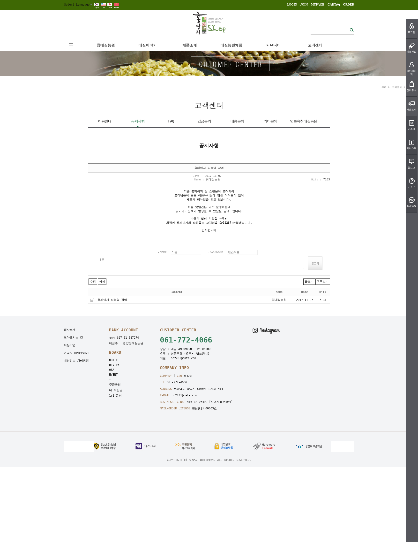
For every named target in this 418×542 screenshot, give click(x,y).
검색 (351, 30)
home (383, 87)
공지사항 (138, 121)
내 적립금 (115, 390)
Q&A (111, 369)
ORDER (348, 4)
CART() (334, 4)
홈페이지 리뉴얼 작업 (112, 299)
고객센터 (315, 45)
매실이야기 (148, 45)
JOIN (304, 4)
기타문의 (270, 121)
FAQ (171, 121)
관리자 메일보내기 (76, 353)
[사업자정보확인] (221, 402)
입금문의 (204, 121)
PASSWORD (216, 252)
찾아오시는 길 (73, 337)
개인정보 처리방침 (76, 360)
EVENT (113, 374)
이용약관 (69, 345)
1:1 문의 (115, 395)
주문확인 (115, 384)
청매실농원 (106, 45)
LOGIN (292, 4)
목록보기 (322, 281)
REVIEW (114, 365)
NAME (163, 252)
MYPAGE (317, 4)
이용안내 (105, 121)
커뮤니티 (273, 45)
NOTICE (114, 360)
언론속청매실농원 (303, 121)
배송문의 (237, 121)
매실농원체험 (231, 45)
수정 (93, 281)
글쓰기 (309, 281)
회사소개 (69, 329)
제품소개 (189, 45)
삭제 (102, 281)
